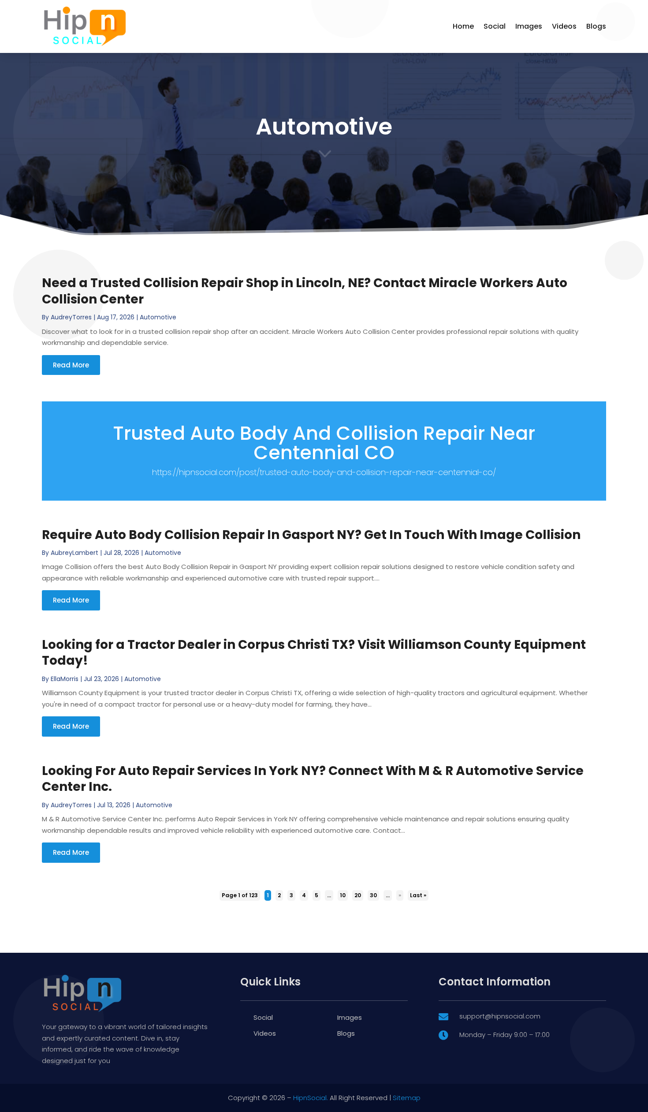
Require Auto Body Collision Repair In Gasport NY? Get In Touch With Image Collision (311, 534)
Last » (418, 895)
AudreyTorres (71, 317)
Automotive (158, 317)
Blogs (596, 26)
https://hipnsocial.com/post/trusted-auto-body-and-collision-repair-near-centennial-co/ (324, 472)
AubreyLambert (74, 552)
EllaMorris (64, 678)
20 (357, 895)
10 (343, 895)
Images (528, 26)
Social (495, 26)
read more (71, 365)
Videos (564, 26)
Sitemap (407, 1097)
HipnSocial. (310, 1097)
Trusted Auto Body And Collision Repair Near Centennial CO (324, 443)
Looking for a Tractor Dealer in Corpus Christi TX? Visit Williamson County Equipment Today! (314, 652)
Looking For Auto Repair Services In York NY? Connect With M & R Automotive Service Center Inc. (313, 778)
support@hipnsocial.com (499, 1016)
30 (373, 895)
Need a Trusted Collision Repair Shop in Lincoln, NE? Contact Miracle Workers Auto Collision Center (304, 290)
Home (463, 26)
